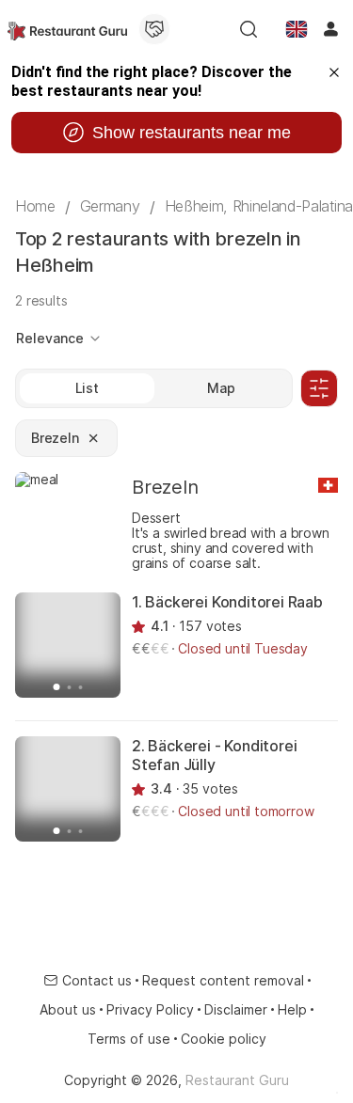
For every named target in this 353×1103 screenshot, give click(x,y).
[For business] (154, 29)
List (87, 388)
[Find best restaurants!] (67, 29)
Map (221, 388)
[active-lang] (296, 29)
